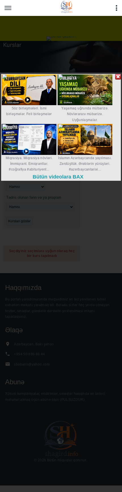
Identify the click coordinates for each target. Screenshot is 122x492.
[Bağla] (118, 77)
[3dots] (116, 8)
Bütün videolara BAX (58, 177)
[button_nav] (8, 8)
